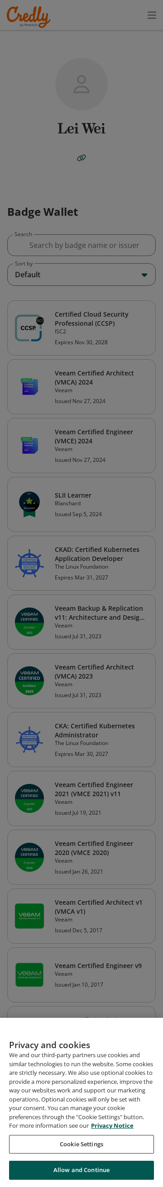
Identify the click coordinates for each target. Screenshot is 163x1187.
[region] (81, 1102)
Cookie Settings (81, 1144)
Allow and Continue (81, 1170)
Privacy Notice (112, 1125)
